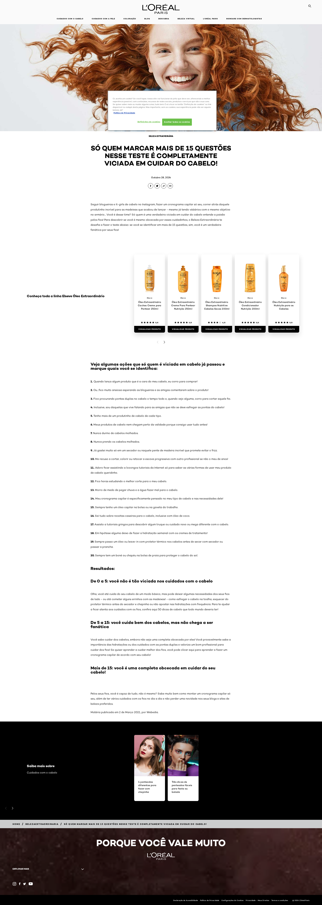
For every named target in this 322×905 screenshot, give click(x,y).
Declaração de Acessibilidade (185, 900)
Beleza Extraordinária (161, 136)
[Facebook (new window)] (19, 883)
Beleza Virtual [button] (186, 19)
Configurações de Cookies (232, 900)
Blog (147, 19)
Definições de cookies (149, 122)
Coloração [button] (129, 19)
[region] (162, 111)
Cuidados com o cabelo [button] (70, 19)
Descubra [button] (163, 19)
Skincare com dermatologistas (244, 19)
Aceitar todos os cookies (177, 122)
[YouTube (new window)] (31, 883)
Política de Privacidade (209, 900)
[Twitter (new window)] (24, 884)
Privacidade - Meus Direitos (257, 900)
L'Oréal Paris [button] (210, 19)
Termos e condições (279, 900)
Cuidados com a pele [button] (103, 19)
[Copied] (163, 186)
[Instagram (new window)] (14, 884)
